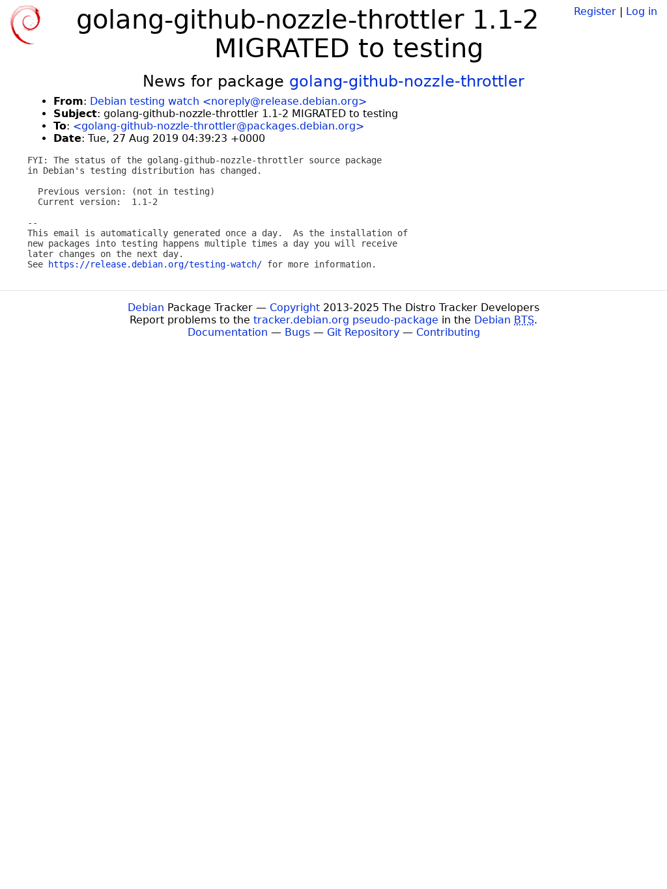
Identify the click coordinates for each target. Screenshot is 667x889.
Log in (641, 11)
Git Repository (363, 332)
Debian (146, 307)
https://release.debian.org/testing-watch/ (155, 264)
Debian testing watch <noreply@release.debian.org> (228, 101)
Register (595, 11)
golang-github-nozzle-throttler (406, 81)
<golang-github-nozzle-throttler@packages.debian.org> (218, 126)
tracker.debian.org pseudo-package (345, 320)
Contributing (448, 332)
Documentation (228, 332)
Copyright (295, 307)
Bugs (297, 332)
